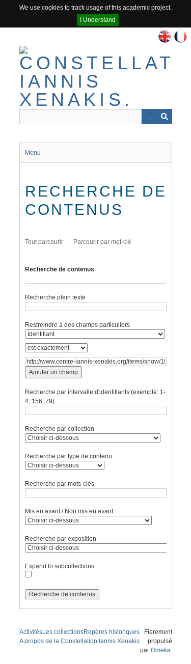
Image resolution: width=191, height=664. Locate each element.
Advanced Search (149, 116)
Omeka (161, 650)
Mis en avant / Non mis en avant (69, 511)
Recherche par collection (59, 428)
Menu (33, 152)
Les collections (63, 631)
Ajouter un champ (53, 372)
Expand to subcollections (59, 566)
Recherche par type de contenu (68, 456)
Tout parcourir (44, 241)
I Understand (98, 19)
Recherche (164, 116)
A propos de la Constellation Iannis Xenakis (79, 641)
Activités (30, 631)
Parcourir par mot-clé (102, 241)
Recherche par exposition (60, 538)
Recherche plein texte (55, 297)
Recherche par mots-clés (59, 483)
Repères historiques (112, 631)
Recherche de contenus (59, 269)
